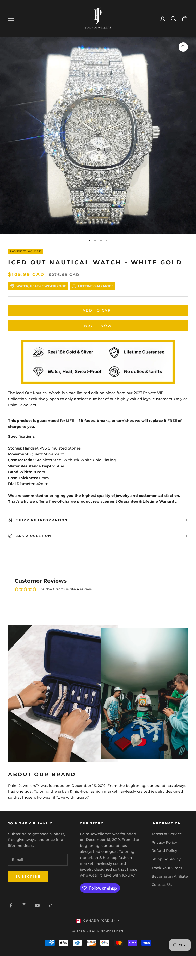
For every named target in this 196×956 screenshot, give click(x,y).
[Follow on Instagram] (24, 905)
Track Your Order (167, 868)
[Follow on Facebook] (10, 905)
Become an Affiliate (170, 876)
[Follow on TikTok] (50, 905)
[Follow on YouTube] (37, 905)
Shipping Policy (166, 859)
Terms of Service (167, 834)
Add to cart (98, 310)
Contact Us (162, 884)
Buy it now (98, 326)
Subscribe (28, 876)
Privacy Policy (164, 842)
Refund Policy (164, 850)
